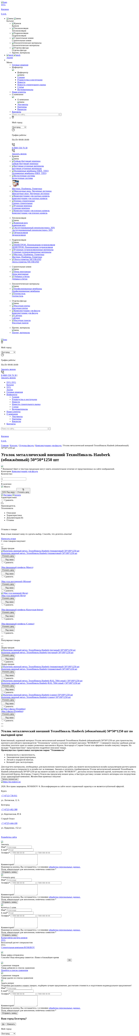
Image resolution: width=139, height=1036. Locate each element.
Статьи (15, 407)
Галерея (15, 397)
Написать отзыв (8, 538)
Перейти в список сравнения (14, 970)
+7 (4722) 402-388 (9, 809)
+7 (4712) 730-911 (9, 795)
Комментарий (7, 864)
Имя (3, 847)
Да (3, 1024)
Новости (16, 402)
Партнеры (16, 419)
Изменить (11, 1024)
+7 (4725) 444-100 (9, 823)
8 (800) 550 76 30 (19, 148)
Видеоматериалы (20, 409)
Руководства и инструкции (24, 399)
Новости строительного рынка (26, 404)
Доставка (7, 495)
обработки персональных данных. (64, 867)
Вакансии (16, 421)
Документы (17, 416)
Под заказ (9, 560)
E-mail (4, 850)
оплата (18, 495)
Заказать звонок (19, 154)
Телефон (5, 853)
